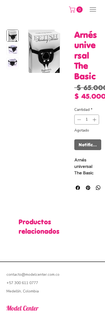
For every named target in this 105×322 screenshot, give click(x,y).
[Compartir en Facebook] (78, 188)
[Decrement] (78, 119)
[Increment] (95, 119)
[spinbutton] (87, 119)
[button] (76, 9)
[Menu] (93, 9)
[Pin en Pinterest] (88, 188)
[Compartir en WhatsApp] (98, 188)
